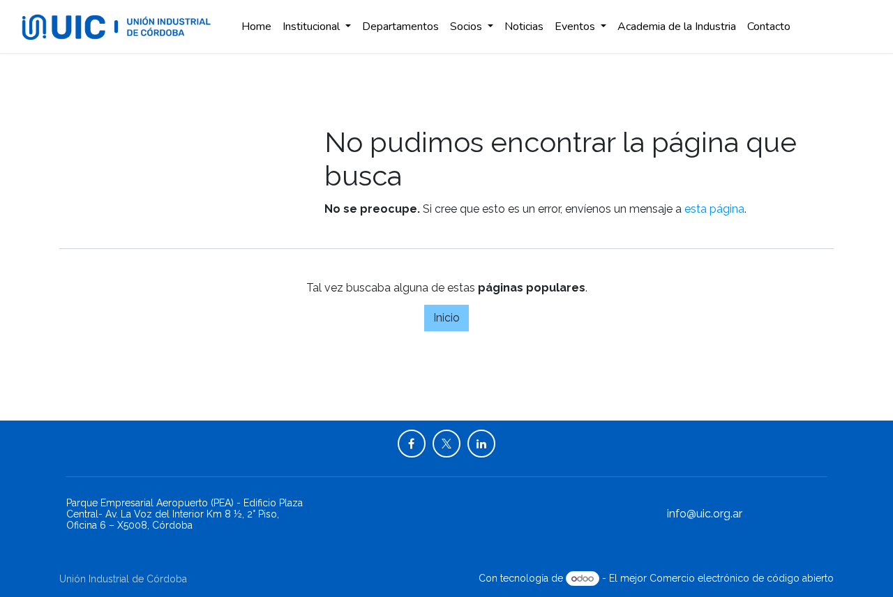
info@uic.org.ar (704, 513)
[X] (446, 444)
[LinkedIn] (481, 444)
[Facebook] (412, 444)
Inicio (446, 317)
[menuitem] (256, 26)
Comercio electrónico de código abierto (742, 578)
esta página (714, 209)
